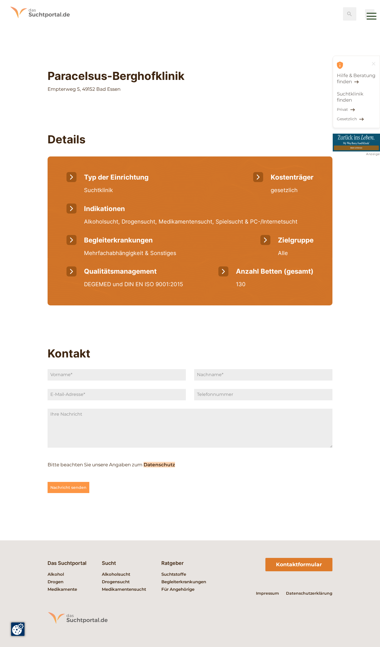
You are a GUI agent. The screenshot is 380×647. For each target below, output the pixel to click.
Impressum (267, 593)
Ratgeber (172, 563)
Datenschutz (159, 464)
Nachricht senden (68, 487)
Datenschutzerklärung (309, 593)
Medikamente (62, 589)
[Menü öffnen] (369, 14)
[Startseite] (47, 26)
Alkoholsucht (116, 574)
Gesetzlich (347, 119)
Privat (342, 109)
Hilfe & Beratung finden (356, 78)
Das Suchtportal (67, 563)
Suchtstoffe (173, 574)
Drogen (55, 581)
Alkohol (56, 574)
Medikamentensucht (124, 589)
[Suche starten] (349, 14)
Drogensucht (116, 581)
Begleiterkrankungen (183, 581)
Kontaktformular (299, 564)
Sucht (109, 563)
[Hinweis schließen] (373, 64)
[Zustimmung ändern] (17, 629)
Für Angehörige (177, 589)
